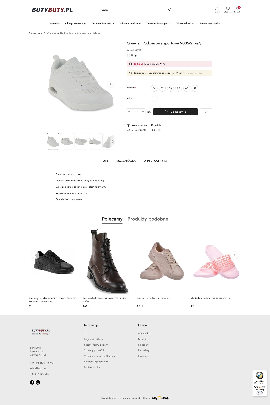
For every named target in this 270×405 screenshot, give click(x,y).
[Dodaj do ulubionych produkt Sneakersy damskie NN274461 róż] (183, 231)
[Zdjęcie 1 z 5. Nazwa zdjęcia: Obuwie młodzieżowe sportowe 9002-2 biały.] (53, 141)
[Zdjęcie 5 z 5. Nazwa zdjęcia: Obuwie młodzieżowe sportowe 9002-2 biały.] (108, 141)
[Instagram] (38, 382)
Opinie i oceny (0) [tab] (155, 161)
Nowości (143, 339)
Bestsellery (143, 350)
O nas (87, 333)
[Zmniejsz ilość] (129, 112)
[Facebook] (32, 382)
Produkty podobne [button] (148, 218)
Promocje (143, 356)
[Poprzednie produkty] (35, 255)
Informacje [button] (91, 325)
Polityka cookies (92, 367)
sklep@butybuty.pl (39, 368)
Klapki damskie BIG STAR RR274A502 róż (211, 298)
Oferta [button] (142, 325)
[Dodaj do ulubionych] (206, 111)
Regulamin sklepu (93, 339)
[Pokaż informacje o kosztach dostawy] (159, 130)
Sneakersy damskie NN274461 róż (153, 298)
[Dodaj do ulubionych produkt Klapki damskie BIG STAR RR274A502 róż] (237, 231)
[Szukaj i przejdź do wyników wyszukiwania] (170, 10)
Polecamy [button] (112, 218)
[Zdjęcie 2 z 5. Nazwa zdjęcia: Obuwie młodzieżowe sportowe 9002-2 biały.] (67, 141)
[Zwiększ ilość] (143, 112)
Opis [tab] (105, 161)
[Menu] (265, 372)
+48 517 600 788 (39, 374)
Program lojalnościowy (96, 361)
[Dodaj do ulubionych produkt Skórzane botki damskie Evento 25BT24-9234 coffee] (129, 231)
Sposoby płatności (94, 350)
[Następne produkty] (234, 255)
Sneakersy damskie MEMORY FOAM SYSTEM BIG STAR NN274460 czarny (53, 300)
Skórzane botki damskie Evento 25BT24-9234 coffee (105, 300)
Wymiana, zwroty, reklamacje (99, 356)
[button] (110, 84)
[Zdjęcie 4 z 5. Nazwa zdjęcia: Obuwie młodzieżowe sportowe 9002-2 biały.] (95, 141)
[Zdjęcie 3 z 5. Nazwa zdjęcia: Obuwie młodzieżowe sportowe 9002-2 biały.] (81, 141)
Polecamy (143, 345)
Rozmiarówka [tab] (126, 161)
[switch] (260, 393)
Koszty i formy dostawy (96, 345)
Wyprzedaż (144, 333)
